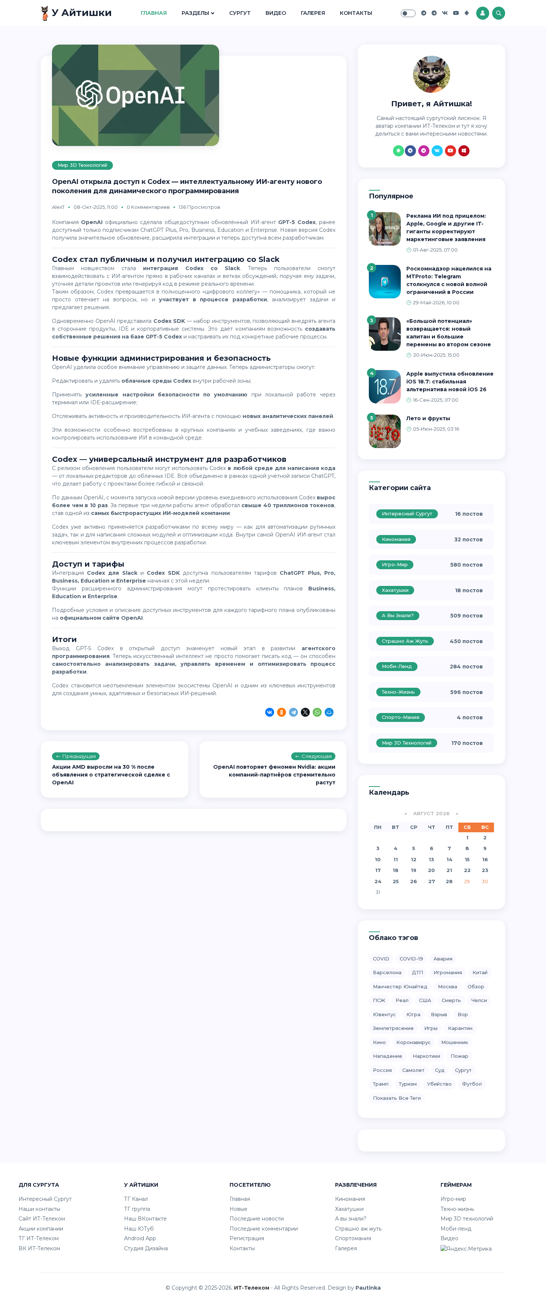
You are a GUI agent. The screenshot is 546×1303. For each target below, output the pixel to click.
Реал (402, 1000)
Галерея (313, 13)
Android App (140, 1238)
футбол (472, 1084)
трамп (381, 1084)
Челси (479, 1000)
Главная (154, 13)
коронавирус (413, 1042)
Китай (480, 972)
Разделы (195, 13)
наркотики (426, 1056)
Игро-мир (395, 564)
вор (463, 1014)
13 (431, 859)
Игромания (447, 972)
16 (485, 859)
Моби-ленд (397, 666)
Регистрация (247, 1238)
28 (449, 881)
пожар (459, 1056)
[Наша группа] (423, 13)
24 (377, 881)
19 (413, 870)
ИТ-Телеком (251, 1287)
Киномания (396, 539)
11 (395, 859)
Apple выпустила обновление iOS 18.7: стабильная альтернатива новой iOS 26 (450, 381)
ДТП (417, 972)
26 (413, 881)
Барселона (387, 972)
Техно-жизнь (398, 692)
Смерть (451, 1000)
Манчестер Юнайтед (400, 986)
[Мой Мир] (329, 713)
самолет (413, 1070)
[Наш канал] (434, 13)
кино (379, 1042)
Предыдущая (79, 756)
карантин (460, 1028)
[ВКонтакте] (269, 713)
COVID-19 (411, 959)
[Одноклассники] (281, 713)
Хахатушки (395, 590)
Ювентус (384, 1014)
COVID (381, 959)
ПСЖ (379, 1000)
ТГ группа (137, 1209)
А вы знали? (398, 615)
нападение (387, 1056)
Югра (413, 1014)
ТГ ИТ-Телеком (39, 1238)
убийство (439, 1084)
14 (449, 859)
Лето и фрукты (428, 418)
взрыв (439, 1014)
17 (378, 870)
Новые (238, 1209)
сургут (463, 1070)
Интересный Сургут (407, 513)
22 (467, 870)
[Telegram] (293, 713)
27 (431, 881)
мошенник (454, 1042)
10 (378, 859)
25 (396, 881)
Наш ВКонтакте (145, 1218)
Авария (442, 959)
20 (431, 870)
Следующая (317, 756)
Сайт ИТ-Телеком (42, 1218)
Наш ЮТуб (139, 1228)
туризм (408, 1084)
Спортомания (353, 1238)
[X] (305, 713)
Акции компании (41, 1228)
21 (449, 870)
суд (440, 1070)
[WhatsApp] (317, 713)
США (425, 1000)
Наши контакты (39, 1209)
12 (413, 859)
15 (467, 859)
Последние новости (257, 1218)
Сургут (240, 13)
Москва (447, 986)
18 (396, 870)
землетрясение (393, 1028)
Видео (276, 13)
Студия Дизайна (146, 1248)
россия (382, 1070)
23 (485, 870)
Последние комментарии (264, 1228)
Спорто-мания (400, 717)
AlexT (58, 207)
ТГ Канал (136, 1199)
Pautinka (368, 1287)
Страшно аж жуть (405, 641)
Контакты (356, 13)
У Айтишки (80, 13)
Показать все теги (397, 1098)
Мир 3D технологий (82, 165)
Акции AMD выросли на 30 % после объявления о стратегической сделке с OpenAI (111, 775)
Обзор (476, 986)
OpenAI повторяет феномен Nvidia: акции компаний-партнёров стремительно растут (274, 775)
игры (431, 1028)
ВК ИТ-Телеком (39, 1248)
